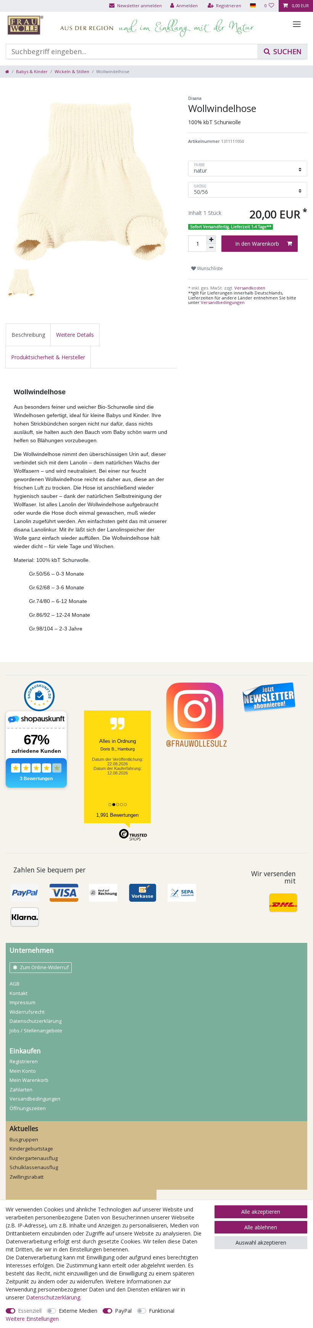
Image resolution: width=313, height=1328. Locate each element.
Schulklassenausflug (34, 1167)
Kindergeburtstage (31, 1148)
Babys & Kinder (32, 71)
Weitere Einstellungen (32, 1318)
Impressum (22, 1002)
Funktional (161, 1310)
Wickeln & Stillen (72, 71)
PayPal (123, 1310)
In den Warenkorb (257, 243)
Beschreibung (28, 334)
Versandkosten (249, 288)
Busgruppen (24, 1139)
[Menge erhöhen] (211, 239)
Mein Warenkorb (29, 1080)
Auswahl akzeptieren (261, 1242)
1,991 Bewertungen (117, 815)
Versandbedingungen (223, 302)
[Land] (252, 6)
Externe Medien (78, 1310)
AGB (14, 983)
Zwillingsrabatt (27, 1176)
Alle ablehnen (260, 1227)
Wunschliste (209, 268)
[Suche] (282, 51)
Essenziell (30, 1310)
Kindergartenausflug (34, 1158)
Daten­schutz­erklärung (35, 1021)
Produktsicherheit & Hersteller (48, 357)
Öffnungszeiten (28, 1108)
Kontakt (18, 993)
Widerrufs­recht (27, 1011)
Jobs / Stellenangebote (36, 1030)
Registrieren (24, 1061)
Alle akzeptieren (260, 1211)
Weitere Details (75, 334)
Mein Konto (23, 1070)
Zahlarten (21, 1089)
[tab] (28, 334)
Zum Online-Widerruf (44, 967)
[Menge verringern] (211, 248)
